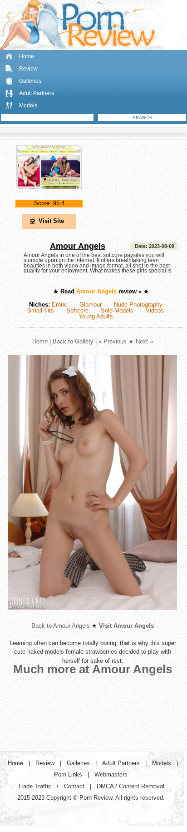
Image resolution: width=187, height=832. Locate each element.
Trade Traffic (34, 786)
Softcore (77, 310)
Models (28, 105)
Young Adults (96, 316)
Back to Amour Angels (60, 625)
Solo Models (117, 310)
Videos (155, 310)
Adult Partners (36, 93)
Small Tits (40, 310)
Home (26, 56)
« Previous (112, 341)
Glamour (90, 304)
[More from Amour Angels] (92, 617)
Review (28, 68)
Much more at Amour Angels (92, 669)
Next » (144, 341)
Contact (74, 786)
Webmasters (111, 774)
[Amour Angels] (49, 196)
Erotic (59, 304)
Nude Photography (138, 304)
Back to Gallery (73, 341)
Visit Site (51, 220)
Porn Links (68, 774)
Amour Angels (77, 246)
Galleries (30, 81)
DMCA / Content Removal (130, 786)
